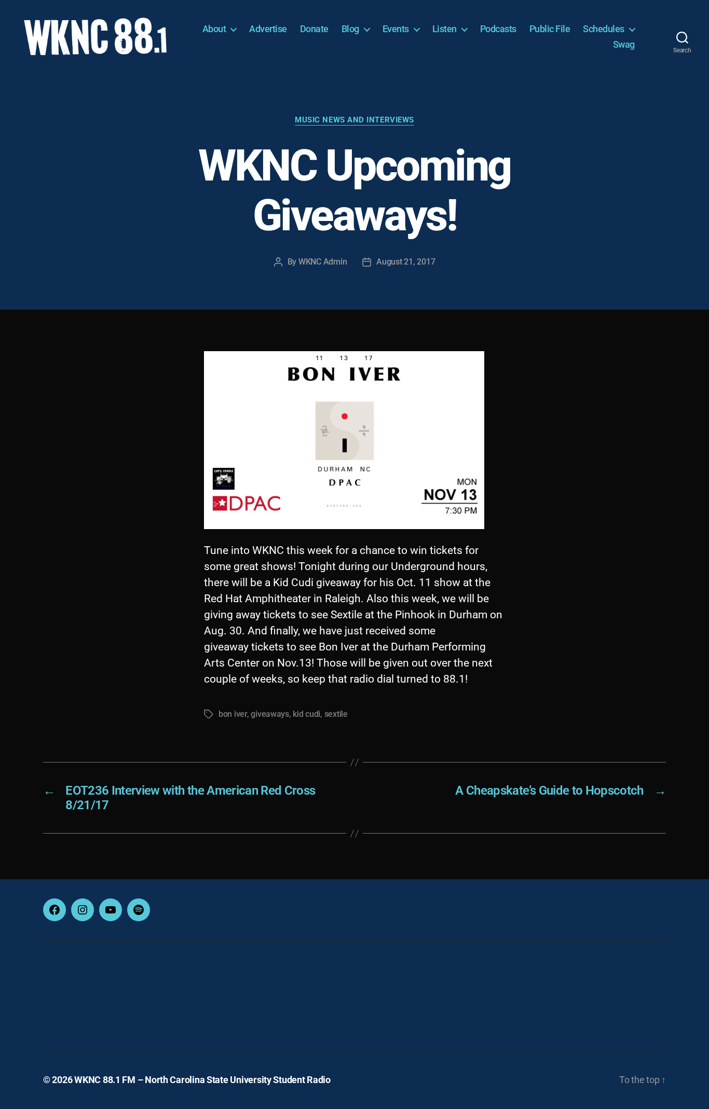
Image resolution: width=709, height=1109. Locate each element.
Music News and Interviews (354, 119)
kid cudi (306, 714)
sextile (336, 714)
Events (396, 28)
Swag (624, 44)
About (214, 28)
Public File (549, 28)
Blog (350, 28)
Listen (444, 28)
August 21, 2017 (405, 262)
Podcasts (498, 28)
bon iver (233, 714)
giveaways (270, 714)
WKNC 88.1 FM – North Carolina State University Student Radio (202, 1079)
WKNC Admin (322, 262)
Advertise (268, 28)
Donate (314, 28)
